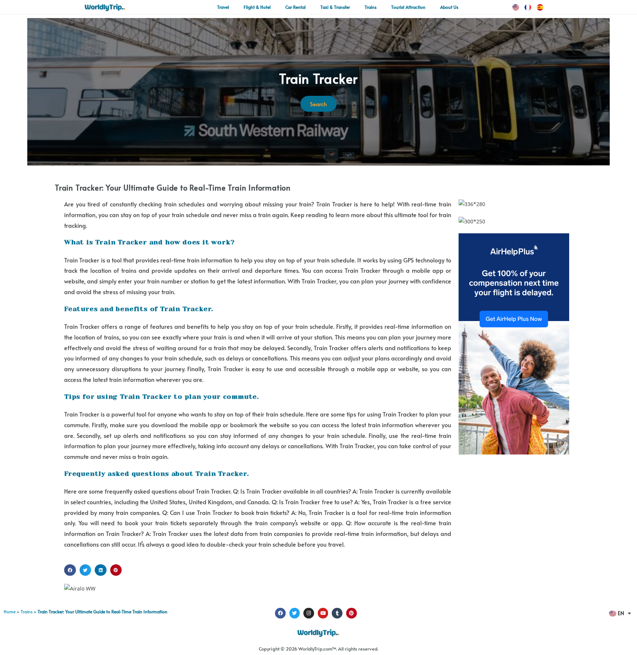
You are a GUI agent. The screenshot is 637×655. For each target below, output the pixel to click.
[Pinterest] (351, 613)
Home (9, 611)
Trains (26, 611)
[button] (70, 570)
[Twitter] (294, 613)
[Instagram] (308, 613)
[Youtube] (323, 613)
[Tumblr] (337, 613)
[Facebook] (280, 613)
